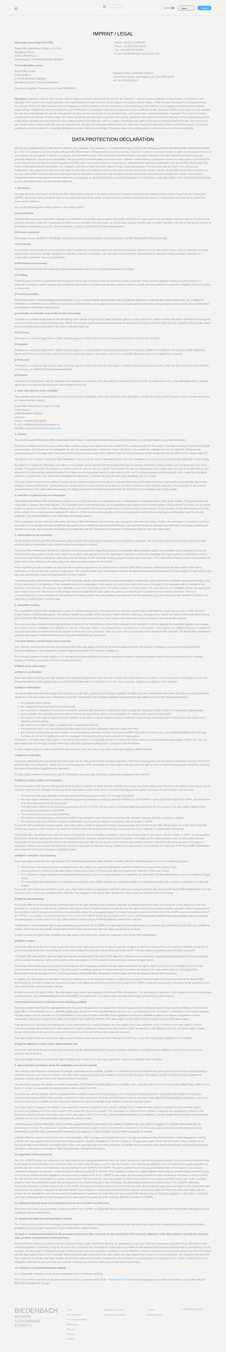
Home (70, 1310)
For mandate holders (77, 1319)
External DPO (121, 1279)
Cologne (45, 1283)
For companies (74, 1314)
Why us (70, 1329)
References (72, 1324)
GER (166, 8)
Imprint (150, 1310)
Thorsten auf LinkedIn (115, 1314)
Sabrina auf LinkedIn (114, 1310)
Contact (70, 1339)
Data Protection (155, 1314)
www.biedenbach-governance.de (43, 428)
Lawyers (186, 1279)
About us (71, 1334)
